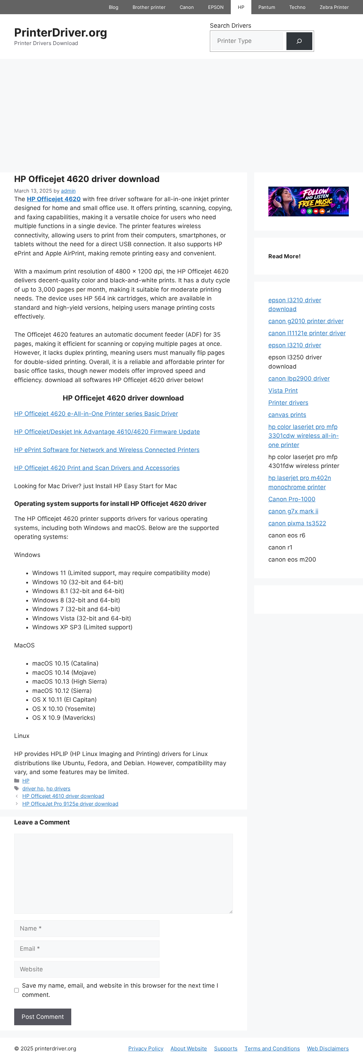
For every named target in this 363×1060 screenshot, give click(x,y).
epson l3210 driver (294, 345)
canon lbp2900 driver (299, 378)
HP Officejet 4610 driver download (63, 796)
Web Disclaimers (328, 1048)
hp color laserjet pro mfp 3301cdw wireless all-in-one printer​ (303, 435)
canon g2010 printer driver (306, 321)
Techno (297, 7)
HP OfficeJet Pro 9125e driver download (70, 804)
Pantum (266, 7)
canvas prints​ (287, 414)
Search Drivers (230, 25)
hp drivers (58, 788)
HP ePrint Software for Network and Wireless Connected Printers (107, 449)
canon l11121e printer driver (307, 333)
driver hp (33, 788)
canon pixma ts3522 (297, 523)
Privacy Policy (145, 1048)
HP (241, 7)
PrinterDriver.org (60, 32)
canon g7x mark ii (293, 511)
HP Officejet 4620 (54, 199)
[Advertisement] (181, 112)
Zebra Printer (334, 7)
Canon (187, 7)
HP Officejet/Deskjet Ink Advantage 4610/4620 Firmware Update (107, 431)
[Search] (299, 41)
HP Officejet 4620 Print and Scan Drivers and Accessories (97, 467)
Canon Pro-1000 (291, 499)
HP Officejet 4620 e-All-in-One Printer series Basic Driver (96, 413)
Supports (226, 1048)
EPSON (216, 7)
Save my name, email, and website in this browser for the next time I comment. (120, 990)
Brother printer (149, 7)
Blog (113, 7)
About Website (189, 1048)
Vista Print (283, 390)
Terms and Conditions (272, 1048)
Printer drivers (288, 402)
